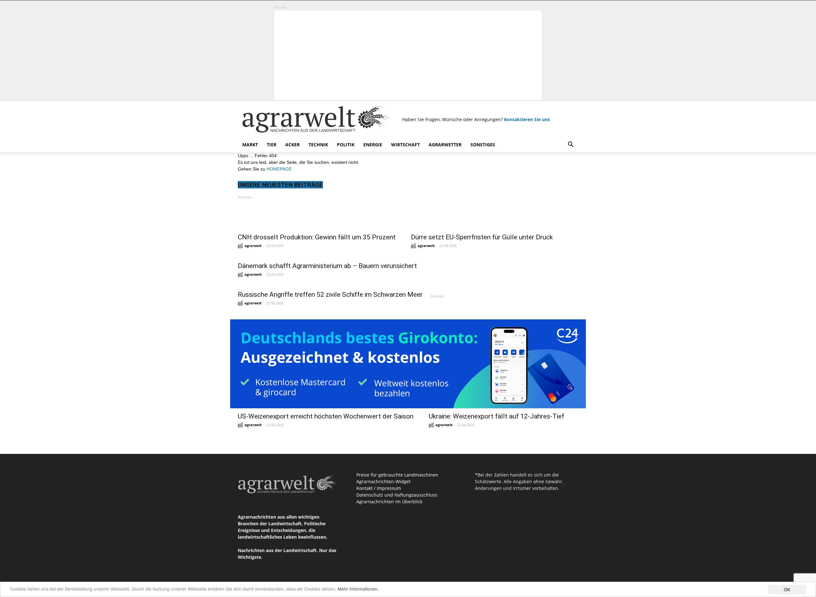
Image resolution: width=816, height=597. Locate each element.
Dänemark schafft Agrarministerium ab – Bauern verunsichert (327, 266)
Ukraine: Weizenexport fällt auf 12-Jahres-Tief (496, 416)
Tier (271, 145)
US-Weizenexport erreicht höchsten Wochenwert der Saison (325, 416)
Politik (345, 145)
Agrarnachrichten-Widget (383, 481)
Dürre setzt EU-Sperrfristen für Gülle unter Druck (482, 237)
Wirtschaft (405, 145)
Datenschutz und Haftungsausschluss (396, 495)
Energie (372, 145)
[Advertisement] (408, 55)
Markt (250, 145)
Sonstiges (482, 145)
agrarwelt (253, 245)
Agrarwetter (445, 145)
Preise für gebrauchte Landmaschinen (397, 475)
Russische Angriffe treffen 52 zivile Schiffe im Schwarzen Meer (330, 294)
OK (787, 589)
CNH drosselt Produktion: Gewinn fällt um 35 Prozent (317, 237)
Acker (292, 145)
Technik (318, 145)
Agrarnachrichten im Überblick (389, 502)
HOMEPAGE (279, 168)
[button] (570, 145)
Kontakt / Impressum (378, 488)
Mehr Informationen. (358, 589)
